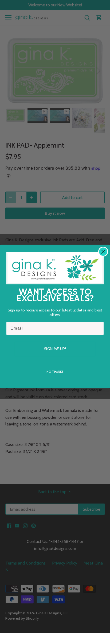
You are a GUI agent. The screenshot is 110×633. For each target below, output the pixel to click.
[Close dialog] (103, 251)
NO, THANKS (54, 372)
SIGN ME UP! (55, 348)
